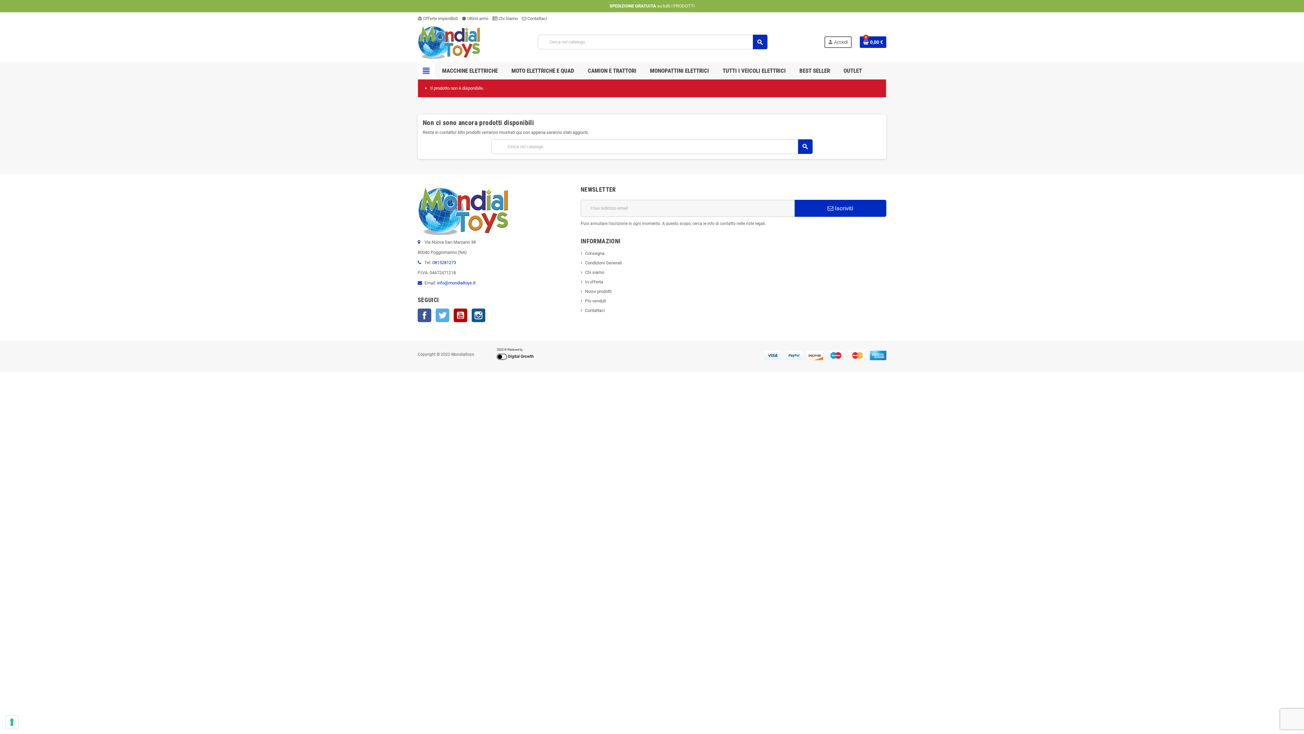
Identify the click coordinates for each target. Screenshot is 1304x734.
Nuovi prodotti (598, 291)
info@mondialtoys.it (456, 282)
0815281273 (444, 262)
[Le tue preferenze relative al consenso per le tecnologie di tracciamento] (11, 722)
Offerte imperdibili (438, 18)
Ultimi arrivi (475, 18)
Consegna (594, 253)
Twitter (442, 315)
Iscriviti (843, 208)
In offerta (594, 281)
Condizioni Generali (603, 262)
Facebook (424, 315)
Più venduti (595, 300)
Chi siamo (594, 272)
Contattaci (536, 18)
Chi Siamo (507, 18)
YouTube (460, 315)
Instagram (478, 315)
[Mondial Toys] (449, 41)
